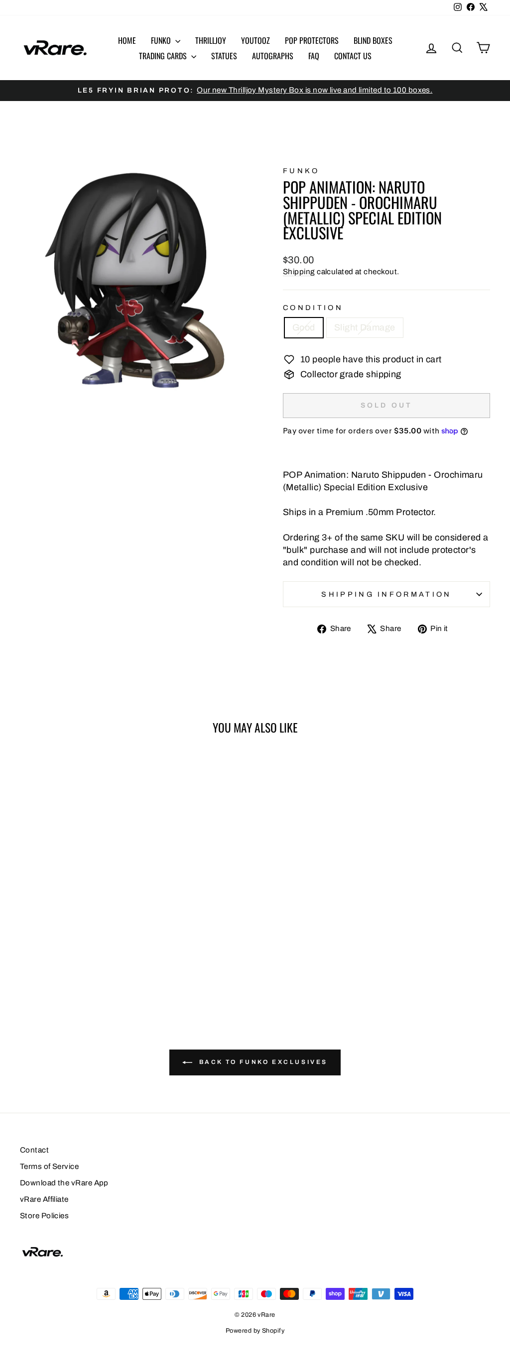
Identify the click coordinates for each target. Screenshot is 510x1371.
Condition (313, 308)
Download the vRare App (64, 1183)
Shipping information (386, 594)
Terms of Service (49, 1166)
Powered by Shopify (255, 1330)
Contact (34, 1150)
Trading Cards (164, 56)
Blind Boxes (373, 40)
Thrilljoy (210, 40)
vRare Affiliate (44, 1199)
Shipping (299, 272)
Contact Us (353, 56)
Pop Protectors (312, 40)
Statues (224, 56)
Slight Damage (364, 327)
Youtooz (255, 40)
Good (303, 327)
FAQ (313, 56)
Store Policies (44, 1216)
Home (127, 40)
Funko (162, 40)
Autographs (272, 56)
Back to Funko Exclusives (262, 1061)
